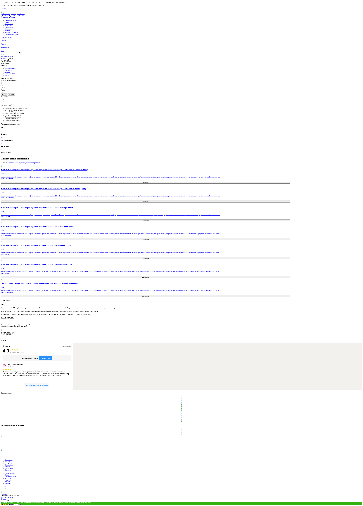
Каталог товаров (10, 473)
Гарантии (8, 478)
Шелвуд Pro (8, 463)
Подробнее (1, 155)
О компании (8, 460)
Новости (7, 461)
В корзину (146, 182)
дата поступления (34, 163)
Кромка (7, 22)
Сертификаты (9, 468)
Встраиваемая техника (12, 34)
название (12, 163)
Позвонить (14, 17)
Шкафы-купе (9, 27)
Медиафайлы (9, 465)
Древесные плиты (10, 20)
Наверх (4, 494)
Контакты (8, 483)
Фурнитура (8, 25)
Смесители (8, 29)
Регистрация (9, 56)
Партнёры (8, 466)
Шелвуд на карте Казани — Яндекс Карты (181, 388)
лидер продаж (23, 163)
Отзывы (7, 482)
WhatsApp (5, 17)
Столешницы (9, 24)
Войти (3, 56)
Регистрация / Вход (8, 15)
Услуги (7, 475)
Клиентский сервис (11, 476)
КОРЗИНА (20, 15)
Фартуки (7, 30)
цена (17, 163)
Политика (8, 470)
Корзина (3, 58)
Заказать (3, 9)
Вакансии (8, 480)
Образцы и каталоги (11, 32)
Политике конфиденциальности (80, 502)
